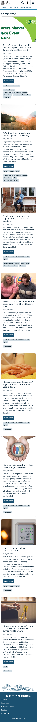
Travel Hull (4, 710)
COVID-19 (22, 266)
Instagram (13, 696)
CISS (14, 178)
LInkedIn (18, 696)
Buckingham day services (11, 263)
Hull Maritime (5, 713)
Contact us (4, 699)
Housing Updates (25, 7)
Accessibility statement (7, 706)
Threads (24, 696)
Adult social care (9, 86)
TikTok (16, 696)
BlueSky (27, 696)
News (4, 7)
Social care (7, 97)
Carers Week (7, 95)
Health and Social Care (23, 257)
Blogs (16, 7)
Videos (10, 7)
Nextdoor (21, 696)
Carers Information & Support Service (15, 92)
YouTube (30, 696)
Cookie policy (5, 703)
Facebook (7, 696)
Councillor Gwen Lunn (10, 266)
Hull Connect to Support (11, 180)
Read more (8, 81)
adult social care (9, 90)
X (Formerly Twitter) (10, 696)
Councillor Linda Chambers (21, 95)
